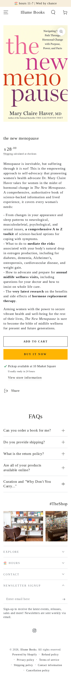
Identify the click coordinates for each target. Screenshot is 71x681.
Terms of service (49, 659)
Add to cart (35, 341)
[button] (53, 12)
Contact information (50, 665)
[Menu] (6, 12)
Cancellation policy (38, 670)
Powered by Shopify (24, 654)
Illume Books (28, 649)
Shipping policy (23, 665)
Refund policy (50, 654)
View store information (25, 377)
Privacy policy (25, 659)
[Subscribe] (65, 599)
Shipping (8, 154)
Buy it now (35, 354)
